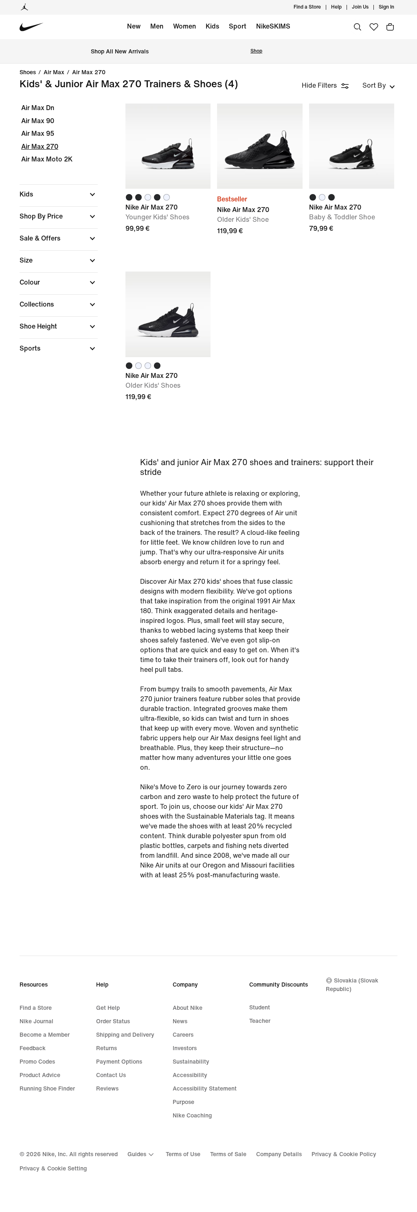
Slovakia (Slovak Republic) (352, 985)
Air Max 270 (88, 72)
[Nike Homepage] (32, 27)
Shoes (28, 72)
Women (184, 26)
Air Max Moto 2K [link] (46, 159)
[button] (59, 194)
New (133, 26)
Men (156, 26)
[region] (53, 235)
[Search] (357, 27)
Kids (212, 26)
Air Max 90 (37, 120)
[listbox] (378, 86)
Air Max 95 (37, 133)
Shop (256, 51)
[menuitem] (344, 7)
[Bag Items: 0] (390, 27)
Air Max (54, 72)
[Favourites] (374, 27)
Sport (237, 26)
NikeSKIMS (273, 26)
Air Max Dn (37, 107)
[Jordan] (24, 7)
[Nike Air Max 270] (168, 146)
